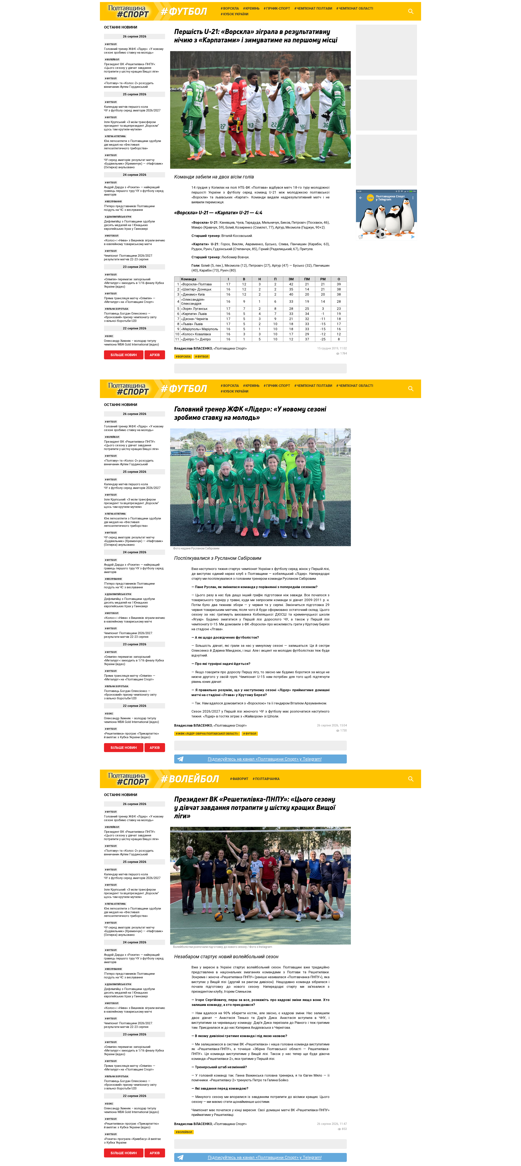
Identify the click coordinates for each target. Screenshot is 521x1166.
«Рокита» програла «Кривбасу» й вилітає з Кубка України (132, 1140)
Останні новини (120, 27)
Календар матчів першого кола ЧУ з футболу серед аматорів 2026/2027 (132, 108)
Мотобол (112, 235)
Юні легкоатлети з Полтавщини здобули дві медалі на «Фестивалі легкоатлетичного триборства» (132, 144)
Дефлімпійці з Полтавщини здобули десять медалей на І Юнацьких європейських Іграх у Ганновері (129, 225)
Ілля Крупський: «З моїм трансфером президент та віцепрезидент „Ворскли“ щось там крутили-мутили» (131, 125)
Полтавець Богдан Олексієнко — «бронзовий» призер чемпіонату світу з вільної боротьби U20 (130, 317)
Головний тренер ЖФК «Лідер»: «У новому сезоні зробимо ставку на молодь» (133, 50)
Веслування (114, 201)
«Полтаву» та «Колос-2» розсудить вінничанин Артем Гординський (129, 85)
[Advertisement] (386, 50)
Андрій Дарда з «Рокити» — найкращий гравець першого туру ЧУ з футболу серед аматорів (134, 190)
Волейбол (113, 59)
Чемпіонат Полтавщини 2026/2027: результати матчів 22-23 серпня (128, 257)
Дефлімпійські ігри (119, 217)
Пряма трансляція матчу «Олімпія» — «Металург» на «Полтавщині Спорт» (129, 300)
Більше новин (124, 355)
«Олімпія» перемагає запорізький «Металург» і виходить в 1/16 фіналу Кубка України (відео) (134, 282)
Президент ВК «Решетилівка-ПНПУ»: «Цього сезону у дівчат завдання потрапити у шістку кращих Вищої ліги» (131, 67)
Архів (155, 355)
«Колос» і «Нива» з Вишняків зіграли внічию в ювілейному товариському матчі (134, 242)
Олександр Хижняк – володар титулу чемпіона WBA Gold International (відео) (131, 342)
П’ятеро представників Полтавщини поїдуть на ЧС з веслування (129, 208)
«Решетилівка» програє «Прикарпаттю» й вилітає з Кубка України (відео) (131, 735)
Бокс (110, 336)
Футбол (188, 11)
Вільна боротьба (117, 309)
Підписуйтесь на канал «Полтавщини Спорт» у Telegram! (265, 759)
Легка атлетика (116, 136)
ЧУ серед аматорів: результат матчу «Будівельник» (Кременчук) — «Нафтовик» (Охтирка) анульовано (133, 163)
